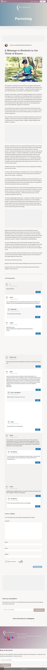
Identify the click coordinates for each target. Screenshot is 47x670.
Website (6, 554)
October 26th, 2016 (13, 373)
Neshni (11, 297)
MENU (5, 1)
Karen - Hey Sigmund (16, 392)
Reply (38, 292)
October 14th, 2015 (14, 453)
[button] (2, 1)
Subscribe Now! (39, 610)
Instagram (31, 618)
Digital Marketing (27, 636)
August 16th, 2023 (13, 286)
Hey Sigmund (14, 451)
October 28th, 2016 (14, 394)
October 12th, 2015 (14, 500)
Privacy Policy (23, 637)
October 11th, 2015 (13, 488)
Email (6, 548)
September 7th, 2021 (15, 423)
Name (6, 542)
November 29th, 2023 (15, 311)
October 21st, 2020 (13, 324)
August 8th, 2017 (13, 358)
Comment (7, 521)
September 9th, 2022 (14, 299)
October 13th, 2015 (13, 437)
